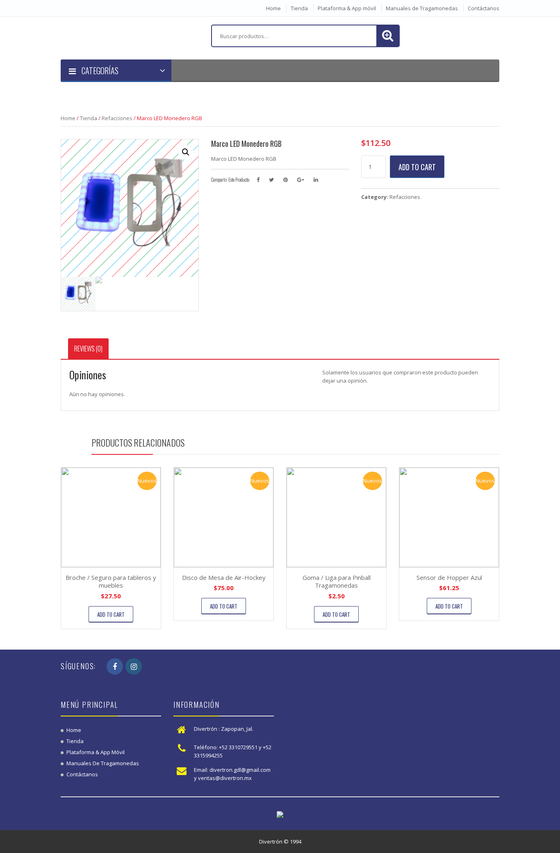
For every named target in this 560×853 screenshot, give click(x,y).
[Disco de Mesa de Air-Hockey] (223, 517)
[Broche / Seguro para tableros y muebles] (111, 517)
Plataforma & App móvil (347, 8)
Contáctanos (483, 8)
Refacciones (117, 118)
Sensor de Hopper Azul (449, 577)
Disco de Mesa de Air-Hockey (224, 577)
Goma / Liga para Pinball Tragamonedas (337, 581)
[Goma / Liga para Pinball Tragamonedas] (336, 517)
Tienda (299, 8)
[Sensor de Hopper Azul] (449, 517)
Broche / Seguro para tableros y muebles (111, 581)
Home (273, 8)
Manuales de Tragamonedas (422, 8)
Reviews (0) (88, 349)
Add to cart (417, 167)
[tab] (88, 348)
